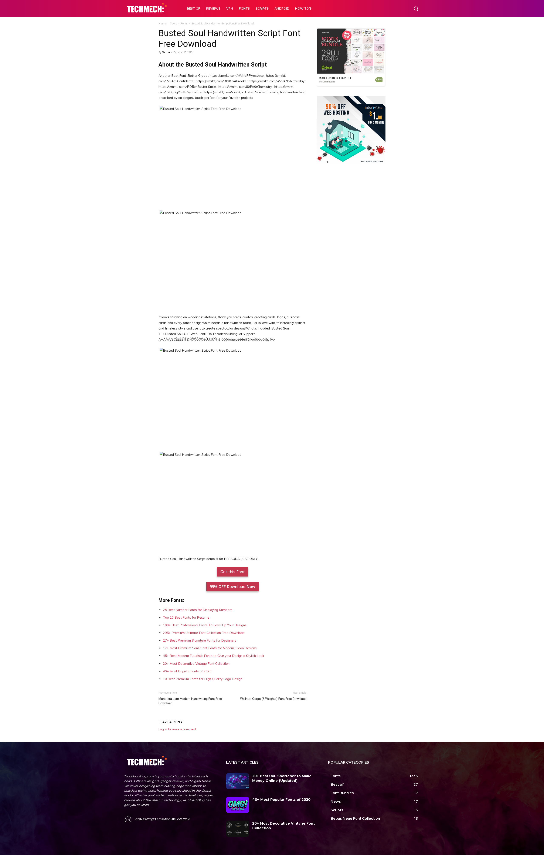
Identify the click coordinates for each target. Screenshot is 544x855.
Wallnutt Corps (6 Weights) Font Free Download (273, 699)
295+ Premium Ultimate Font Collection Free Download (204, 633)
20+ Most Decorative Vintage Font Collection (196, 664)
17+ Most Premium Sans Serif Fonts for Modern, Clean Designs (210, 648)
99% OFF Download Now (232, 586)
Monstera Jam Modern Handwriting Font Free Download (190, 701)
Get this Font (232, 571)
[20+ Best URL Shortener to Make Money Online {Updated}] (237, 781)
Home (162, 23)
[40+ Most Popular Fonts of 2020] (237, 805)
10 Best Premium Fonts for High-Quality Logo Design (202, 679)
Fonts (184, 23)
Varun (166, 52)
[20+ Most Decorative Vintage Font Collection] (237, 829)
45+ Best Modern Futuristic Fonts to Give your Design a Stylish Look (213, 656)
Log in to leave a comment (177, 729)
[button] (416, 8)
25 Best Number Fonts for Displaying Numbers (197, 610)
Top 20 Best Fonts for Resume (186, 617)
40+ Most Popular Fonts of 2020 (187, 671)
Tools (173, 23)
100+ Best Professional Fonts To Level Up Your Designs (204, 625)
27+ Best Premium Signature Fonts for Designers (199, 640)
